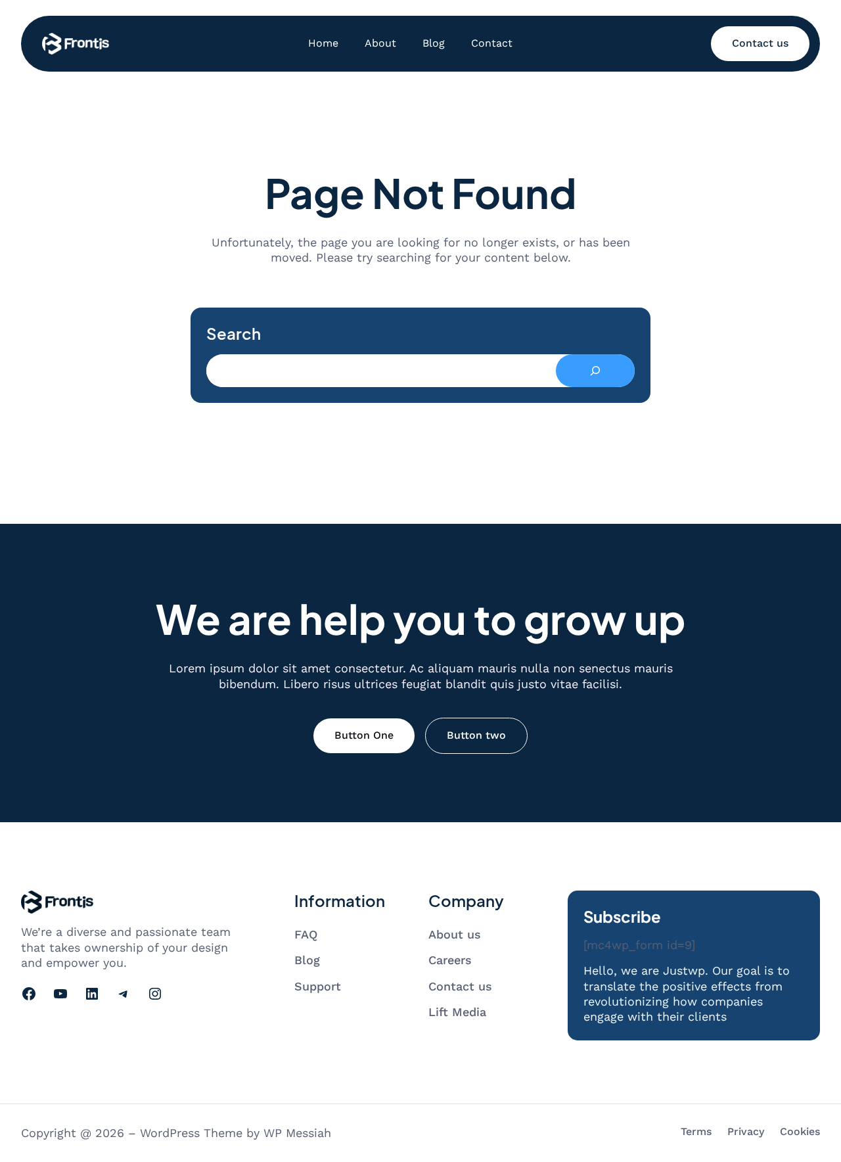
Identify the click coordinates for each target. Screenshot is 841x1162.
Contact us (760, 43)
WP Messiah (297, 1133)
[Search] (595, 370)
